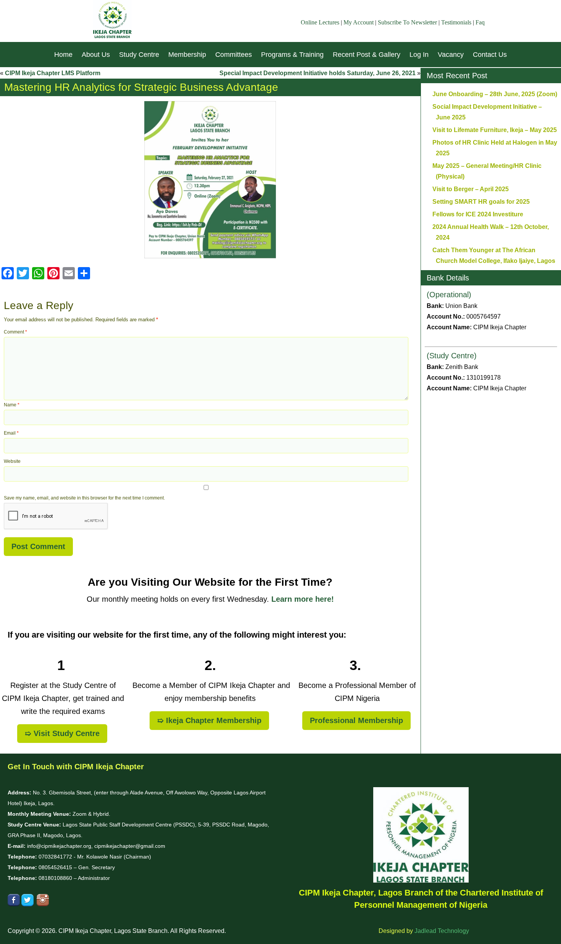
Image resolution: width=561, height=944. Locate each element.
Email (11, 433)
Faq (480, 22)
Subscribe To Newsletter (407, 22)
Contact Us (490, 54)
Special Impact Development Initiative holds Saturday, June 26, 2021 (317, 73)
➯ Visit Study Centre (62, 733)
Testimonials (456, 22)
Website (12, 461)
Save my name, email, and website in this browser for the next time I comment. (84, 498)
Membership (187, 54)
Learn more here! (302, 599)
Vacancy (451, 54)
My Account (358, 22)
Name (11, 405)
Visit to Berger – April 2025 (470, 189)
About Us (96, 54)
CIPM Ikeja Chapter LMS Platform (52, 73)
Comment (15, 332)
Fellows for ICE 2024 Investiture (477, 214)
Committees (233, 54)
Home (63, 54)
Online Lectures (320, 22)
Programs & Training (292, 54)
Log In (419, 54)
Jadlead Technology (441, 931)
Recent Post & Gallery (366, 54)
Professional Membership (356, 720)
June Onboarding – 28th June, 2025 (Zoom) (494, 94)
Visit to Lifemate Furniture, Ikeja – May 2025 (494, 130)
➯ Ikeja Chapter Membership (209, 720)
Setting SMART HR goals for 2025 (481, 201)
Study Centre (139, 54)
